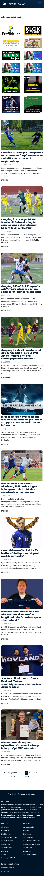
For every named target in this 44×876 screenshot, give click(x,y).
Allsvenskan (5, 827)
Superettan (5, 831)
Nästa (27, 776)
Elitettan (26, 831)
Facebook (12, 794)
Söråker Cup (5, 854)
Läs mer (4, 180)
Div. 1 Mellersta (28, 837)
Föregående (12, 772)
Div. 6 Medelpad (6, 848)
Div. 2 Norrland (6, 834)
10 (18, 776)
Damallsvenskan (29, 827)
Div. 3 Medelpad (28, 848)
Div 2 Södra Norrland (30, 854)
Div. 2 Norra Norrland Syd (31, 841)
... (21, 776)
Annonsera (5, 871)
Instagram (23, 794)
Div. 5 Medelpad (6, 844)
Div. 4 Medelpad (7, 841)
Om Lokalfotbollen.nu (8, 868)
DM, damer (27, 851)
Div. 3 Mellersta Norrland (9, 837)
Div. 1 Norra (27, 834)
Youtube (33, 794)
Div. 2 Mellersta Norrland (31, 844)
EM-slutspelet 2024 (8, 858)
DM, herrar (4, 851)
